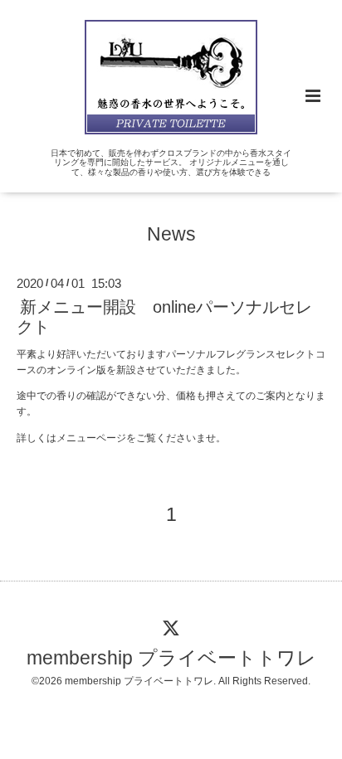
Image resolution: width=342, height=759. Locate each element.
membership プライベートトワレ (171, 658)
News (171, 234)
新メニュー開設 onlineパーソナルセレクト (164, 316)
